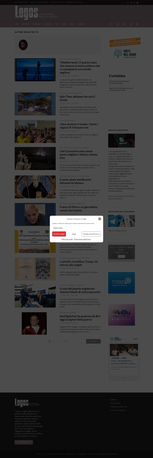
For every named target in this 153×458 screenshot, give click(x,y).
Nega (74, 234)
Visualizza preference (91, 234)
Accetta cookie (59, 234)
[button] (100, 219)
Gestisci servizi (58, 228)
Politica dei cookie (67, 239)
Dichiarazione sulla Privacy (82, 239)
